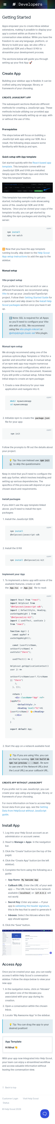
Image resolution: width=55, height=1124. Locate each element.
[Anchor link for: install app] (21, 825)
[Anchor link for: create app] (22, 73)
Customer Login (10, 1098)
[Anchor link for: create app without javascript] (43, 782)
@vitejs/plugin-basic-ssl (22, 332)
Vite (4, 293)
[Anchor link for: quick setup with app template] (37, 156)
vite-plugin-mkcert (30, 329)
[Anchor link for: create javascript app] (32, 97)
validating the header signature (32, 905)
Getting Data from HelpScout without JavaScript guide (25, 810)
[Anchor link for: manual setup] (18, 270)
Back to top (10, 1087)
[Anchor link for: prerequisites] (19, 129)
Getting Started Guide (36, 297)
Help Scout (9, 1109)
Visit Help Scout (31, 1098)
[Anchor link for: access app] (23, 964)
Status (6, 1102)
